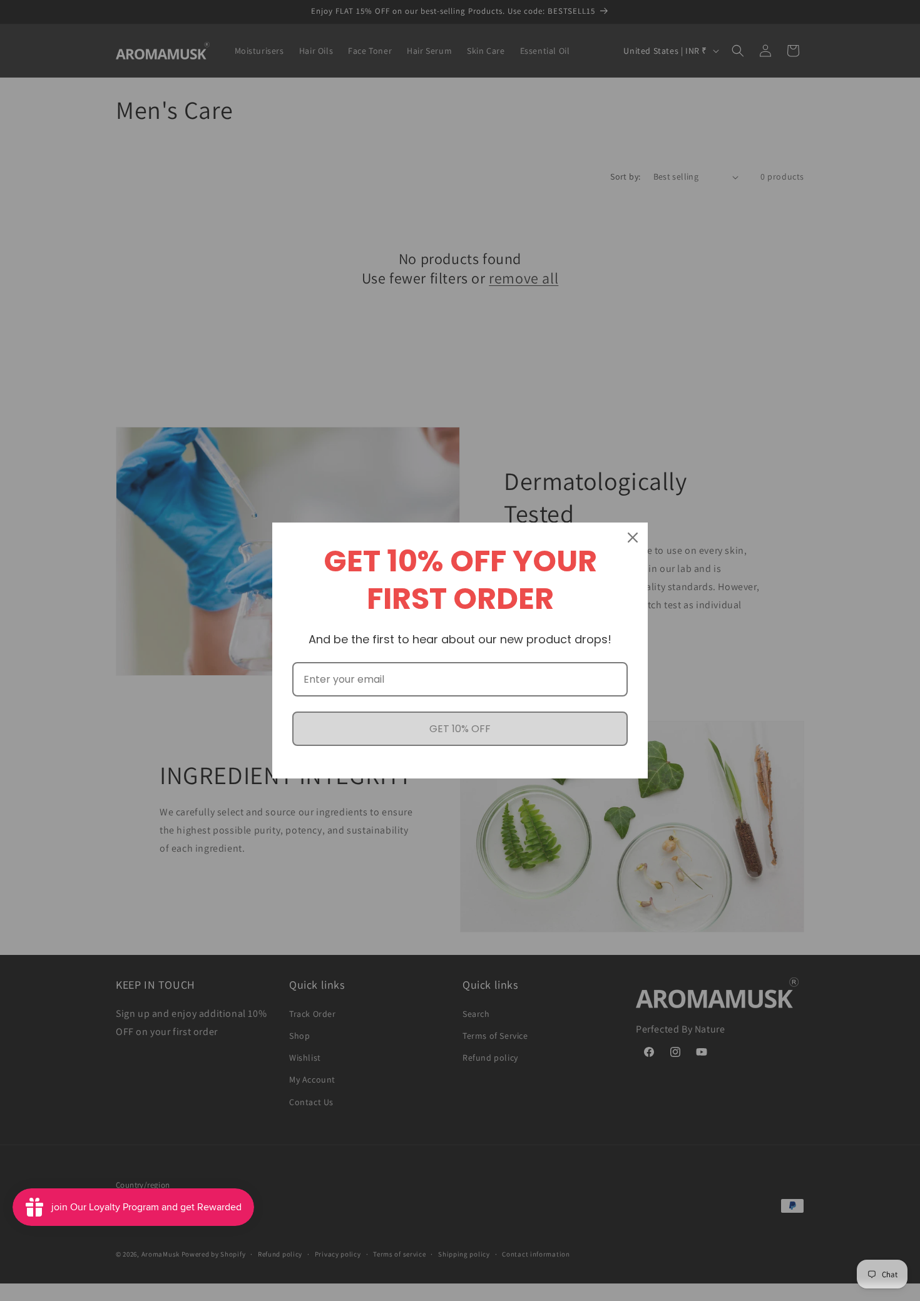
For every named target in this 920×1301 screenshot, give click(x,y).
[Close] (633, 538)
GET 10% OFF (460, 729)
